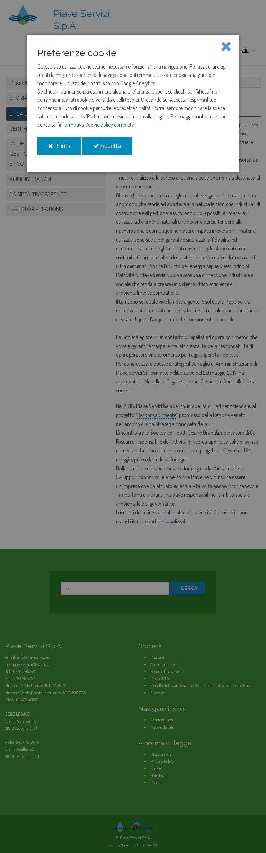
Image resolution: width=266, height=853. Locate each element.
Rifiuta (67, 148)
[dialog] (133, 104)
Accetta (115, 148)
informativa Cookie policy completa (96, 124)
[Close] (226, 45)
